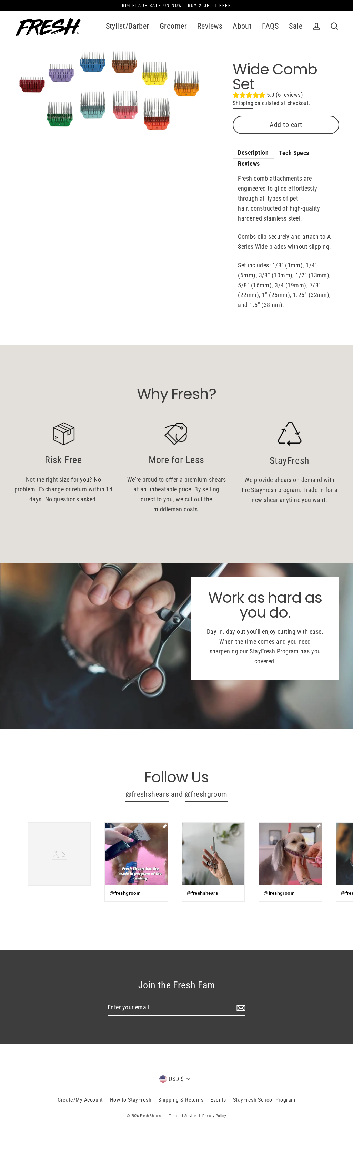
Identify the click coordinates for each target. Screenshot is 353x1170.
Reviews (209, 26)
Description (253, 152)
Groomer (173, 26)
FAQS (270, 26)
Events (218, 1100)
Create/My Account (80, 1100)
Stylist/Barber (127, 26)
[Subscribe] (239, 1008)
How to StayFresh (130, 1100)
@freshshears (147, 794)
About (242, 26)
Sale (295, 26)
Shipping (243, 103)
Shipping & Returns (180, 1100)
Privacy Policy (214, 1115)
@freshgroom (206, 794)
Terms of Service (182, 1115)
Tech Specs (294, 152)
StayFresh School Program (264, 1100)
